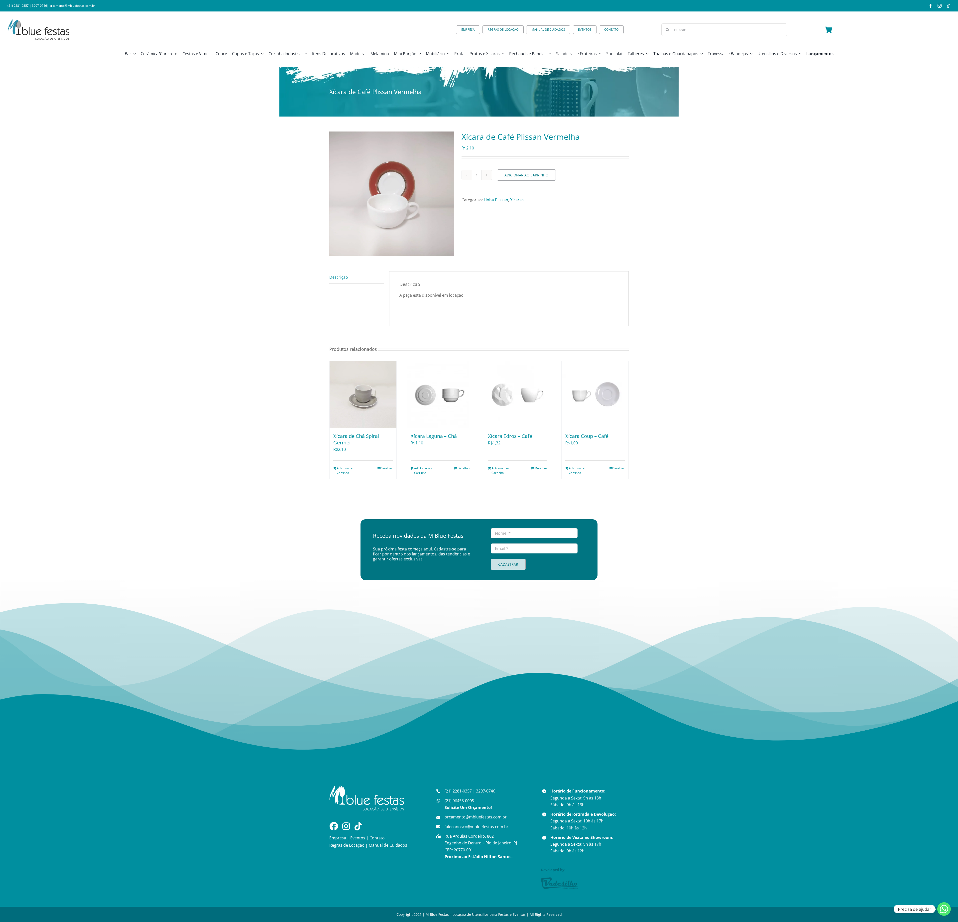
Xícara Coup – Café (586, 436)
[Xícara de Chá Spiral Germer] (363, 394)
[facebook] (931, 6)
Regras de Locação (346, 845)
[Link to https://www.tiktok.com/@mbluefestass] (358, 826)
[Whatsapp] (944, 909)
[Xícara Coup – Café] (595, 394)
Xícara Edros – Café (510, 436)
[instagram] (940, 6)
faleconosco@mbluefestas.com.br (476, 826)
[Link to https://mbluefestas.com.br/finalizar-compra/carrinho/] (828, 29)
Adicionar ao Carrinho (526, 175)
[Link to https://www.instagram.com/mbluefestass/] (346, 826)
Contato (377, 838)
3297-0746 (39, 5)
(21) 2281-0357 (18, 5)
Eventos (357, 838)
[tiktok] (949, 6)
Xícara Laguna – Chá (434, 436)
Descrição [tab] (338, 277)
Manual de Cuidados (388, 845)
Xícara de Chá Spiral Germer (356, 439)
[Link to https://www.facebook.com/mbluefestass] (333, 826)
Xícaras (517, 200)
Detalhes (386, 468)
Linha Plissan (496, 200)
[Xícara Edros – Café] (517, 394)
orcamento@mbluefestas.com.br (72, 5)
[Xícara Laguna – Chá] (440, 394)
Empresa (337, 838)
